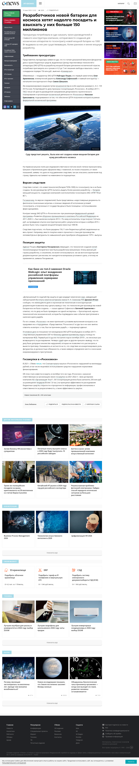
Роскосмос (41, 321)
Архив (9, 740)
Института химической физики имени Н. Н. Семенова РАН (60, 300)
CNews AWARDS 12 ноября (9, 21)
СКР (48, 334)
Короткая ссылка (93, 404)
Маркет (33, 734)
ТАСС (25, 92)
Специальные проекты (39, 731)
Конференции (35, 728)
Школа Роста (8, 27)
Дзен (78, 743)
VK (77, 731)
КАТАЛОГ (121, 3)
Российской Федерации (86, 216)
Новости (10, 728)
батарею (96, 190)
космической (54, 94)
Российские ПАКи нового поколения (10, 51)
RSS (106, 728)
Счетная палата (52, 363)
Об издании (58, 728)
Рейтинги (7, 96)
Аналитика (11, 731)
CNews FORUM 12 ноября (9, 14)
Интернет (7, 87)
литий (94, 247)
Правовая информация (114, 736)
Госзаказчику (28, 200)
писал (38, 363)
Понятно (131, 762)
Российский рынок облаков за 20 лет (9, 32)
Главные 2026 (11, 45)
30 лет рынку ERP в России (9, 38)
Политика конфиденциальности (117, 731)
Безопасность (8, 65)
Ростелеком (95, 149)
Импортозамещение (10, 61)
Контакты (58, 737)
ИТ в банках (8, 74)
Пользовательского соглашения (14, 763)
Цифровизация (8, 56)
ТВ (31, 740)
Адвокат (26, 247)
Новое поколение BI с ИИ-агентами (37, 395)
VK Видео (79, 734)
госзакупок (60, 377)
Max (77, 728)
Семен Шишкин (60, 81)
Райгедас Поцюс (64, 76)
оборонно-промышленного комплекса (58, 216)
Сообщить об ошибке (113, 734)
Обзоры (9, 737)
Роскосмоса (78, 94)
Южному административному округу (69, 334)
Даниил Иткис (91, 300)
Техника (33, 737)
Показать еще (52, 553)
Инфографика (8, 101)
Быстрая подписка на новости (116, 725)
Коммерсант (66, 71)
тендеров (40, 382)
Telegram (79, 740)
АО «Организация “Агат (42, 379)
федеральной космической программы (39, 100)
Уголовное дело (29, 332)
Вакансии (58, 734)
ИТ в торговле (8, 78)
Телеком (6, 83)
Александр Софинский (66, 78)
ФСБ (35, 337)
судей (61, 340)
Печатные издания (37, 743)
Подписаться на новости (71, 404)
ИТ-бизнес (28, 3)
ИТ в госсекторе (9, 69)
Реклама (57, 731)
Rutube (78, 737)
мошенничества (63, 86)
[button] (128, 3)
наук (83, 297)
